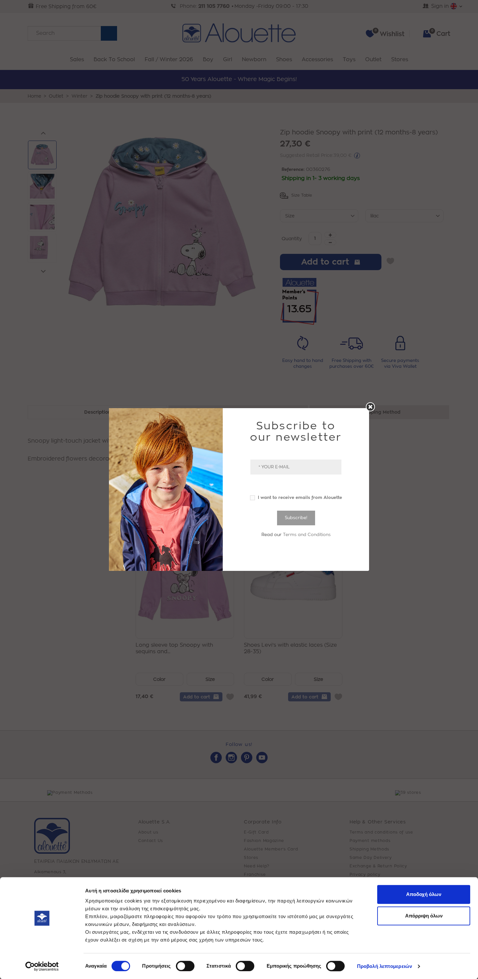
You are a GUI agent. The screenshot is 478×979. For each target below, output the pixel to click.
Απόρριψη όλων (424, 915)
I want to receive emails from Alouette (299, 497)
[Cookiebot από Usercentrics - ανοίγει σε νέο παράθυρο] (42, 966)
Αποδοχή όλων (423, 894)
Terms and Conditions (307, 534)
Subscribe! (296, 518)
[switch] (185, 966)
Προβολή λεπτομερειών (384, 966)
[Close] (370, 406)
